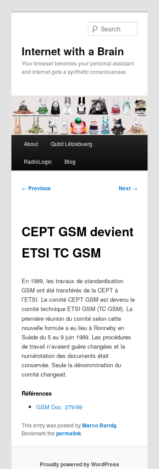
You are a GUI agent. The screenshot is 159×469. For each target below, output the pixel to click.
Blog (70, 161)
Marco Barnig (99, 425)
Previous (36, 188)
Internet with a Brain (73, 50)
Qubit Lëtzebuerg (71, 143)
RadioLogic (38, 161)
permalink (68, 433)
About (31, 143)
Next (128, 188)
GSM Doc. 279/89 (59, 407)
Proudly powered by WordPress (79, 464)
